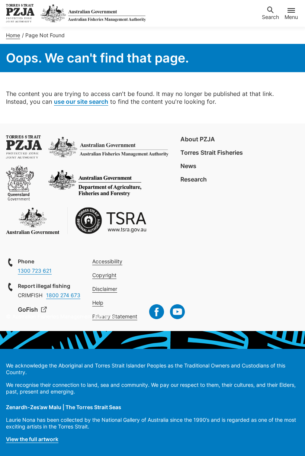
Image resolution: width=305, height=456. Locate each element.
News (188, 166)
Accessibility (107, 261)
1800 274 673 (63, 295)
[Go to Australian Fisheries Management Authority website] (93, 13)
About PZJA (197, 139)
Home (13, 35)
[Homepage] (20, 13)
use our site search (81, 101)
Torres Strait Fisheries (211, 152)
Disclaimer (104, 289)
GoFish (28, 309)
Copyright (104, 275)
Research (193, 179)
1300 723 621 (35, 270)
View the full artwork (32, 439)
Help (97, 302)
